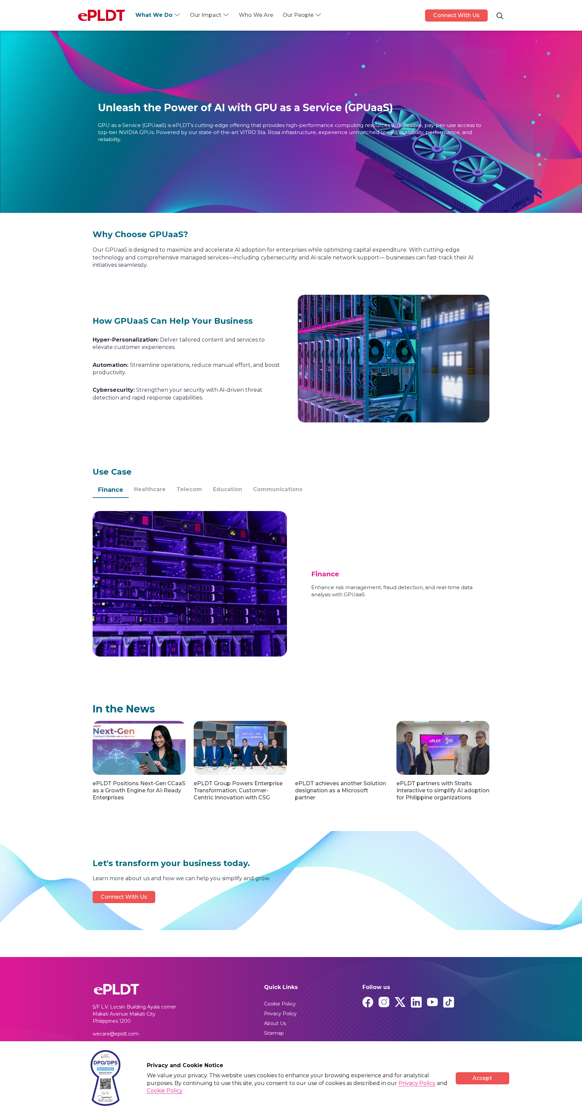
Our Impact (205, 15)
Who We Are (256, 15)
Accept (482, 1078)
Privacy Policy (280, 1014)
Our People (298, 15)
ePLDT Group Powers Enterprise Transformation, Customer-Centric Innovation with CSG (238, 790)
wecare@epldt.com (116, 1034)
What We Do (153, 15)
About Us (275, 1023)
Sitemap (274, 1033)
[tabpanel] (291, 584)
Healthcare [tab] (150, 489)
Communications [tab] (277, 489)
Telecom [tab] (189, 489)
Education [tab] (227, 489)
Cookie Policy (280, 1004)
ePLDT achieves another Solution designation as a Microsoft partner (340, 790)
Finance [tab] (110, 489)
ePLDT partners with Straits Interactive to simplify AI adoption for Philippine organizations (442, 790)
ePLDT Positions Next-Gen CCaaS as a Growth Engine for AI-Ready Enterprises (139, 790)
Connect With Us (456, 15)
